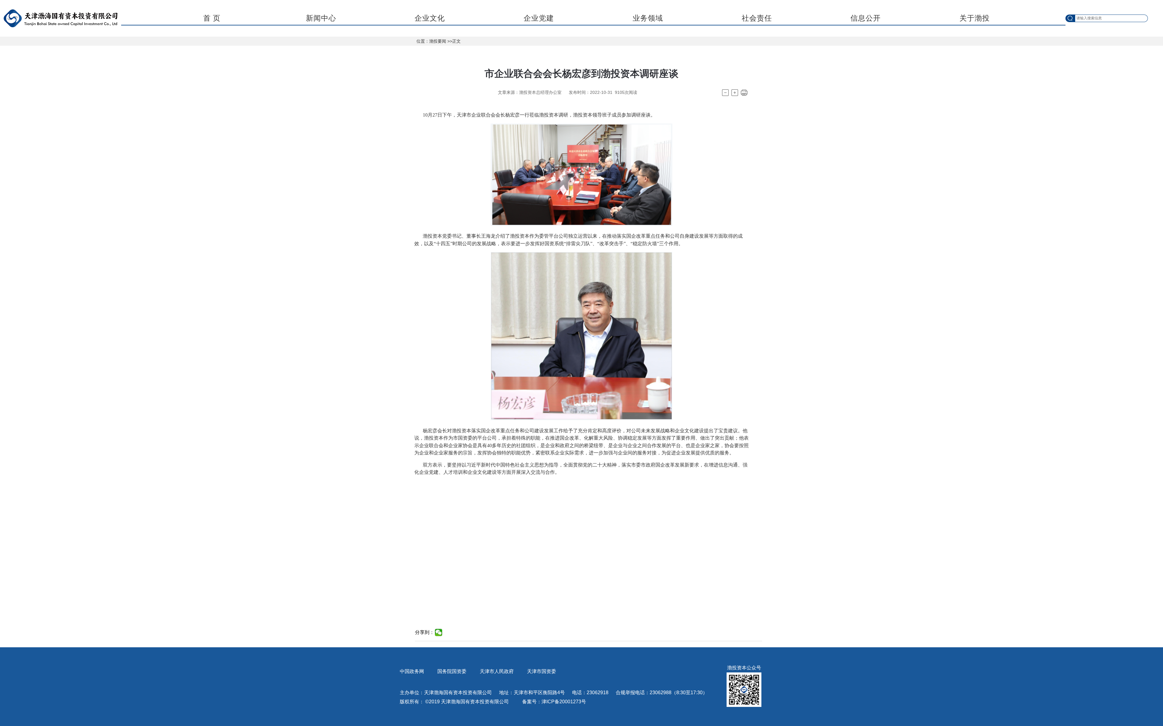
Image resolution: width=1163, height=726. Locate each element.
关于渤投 (974, 18)
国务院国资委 (451, 671)
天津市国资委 (541, 671)
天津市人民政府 (497, 671)
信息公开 (865, 18)
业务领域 (648, 18)
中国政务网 (412, 671)
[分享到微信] (438, 632)
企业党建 (539, 18)
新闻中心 (321, 18)
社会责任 (757, 18)
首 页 (211, 18)
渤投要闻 (437, 41)
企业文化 (430, 18)
